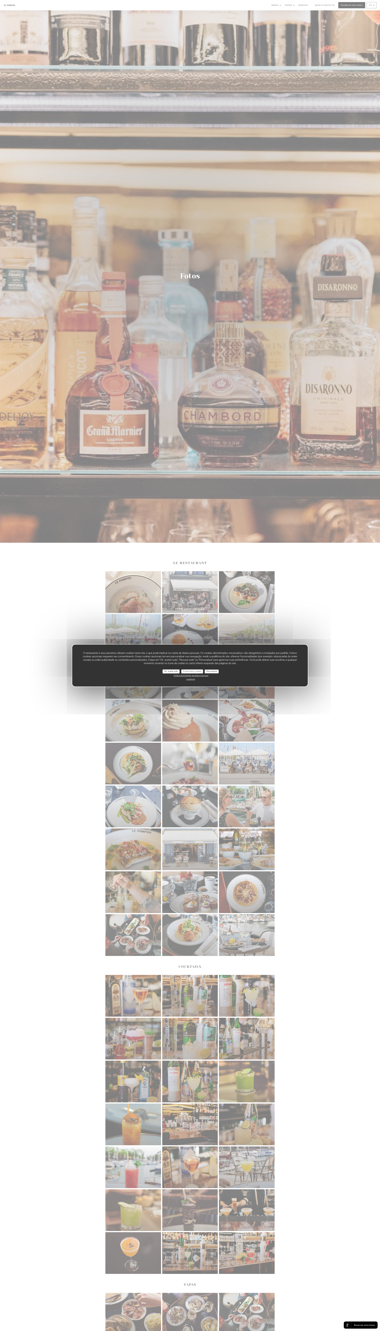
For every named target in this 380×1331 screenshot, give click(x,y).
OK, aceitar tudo (171, 671)
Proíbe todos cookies (192, 671)
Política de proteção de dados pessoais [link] (191, 675)
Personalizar (211, 671)
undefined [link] (190, 679)
